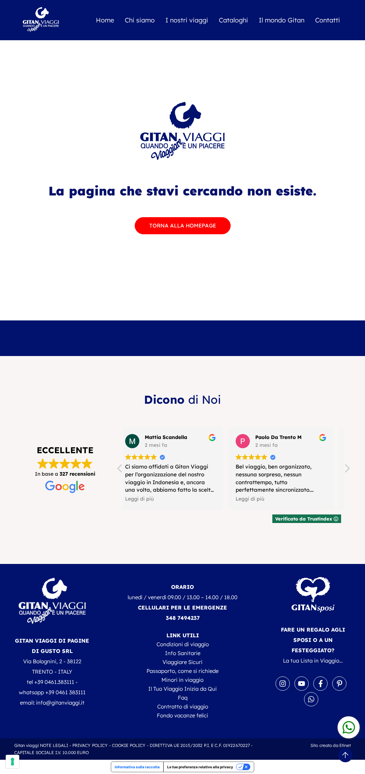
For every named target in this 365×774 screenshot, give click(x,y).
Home (105, 20)
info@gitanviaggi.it (60, 702)
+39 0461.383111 (54, 682)
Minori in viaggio (182, 679)
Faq (182, 697)
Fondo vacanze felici (182, 715)
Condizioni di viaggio (182, 644)
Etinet (345, 745)
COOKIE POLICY (129, 745)
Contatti (327, 20)
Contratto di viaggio (182, 706)
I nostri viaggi (186, 20)
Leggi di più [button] (148, 499)
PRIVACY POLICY (90, 745)
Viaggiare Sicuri (182, 662)
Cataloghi (233, 20)
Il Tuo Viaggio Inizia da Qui (182, 688)
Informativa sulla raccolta (137, 767)
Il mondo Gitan (281, 20)
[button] (346, 470)
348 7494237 (183, 618)
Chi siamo (140, 20)
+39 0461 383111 (65, 692)
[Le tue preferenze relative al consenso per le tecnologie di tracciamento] (12, 761)
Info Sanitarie (182, 653)
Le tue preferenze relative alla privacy (200, 767)
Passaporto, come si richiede (182, 671)
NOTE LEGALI (54, 745)
